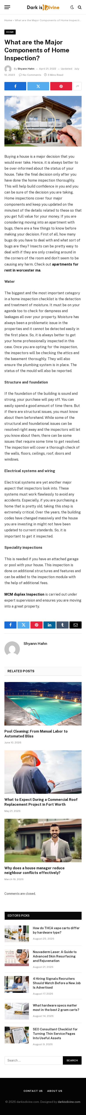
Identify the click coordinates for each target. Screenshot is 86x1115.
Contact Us (33, 1090)
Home (8, 20)
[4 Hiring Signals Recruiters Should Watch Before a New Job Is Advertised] (17, 984)
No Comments (32, 74)
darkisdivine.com (69, 1102)
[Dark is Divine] (43, 7)
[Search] (79, 7)
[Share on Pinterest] (61, 86)
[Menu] (7, 7)
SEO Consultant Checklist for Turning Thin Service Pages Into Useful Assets (55, 1034)
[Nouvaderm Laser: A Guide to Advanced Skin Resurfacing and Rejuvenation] (17, 957)
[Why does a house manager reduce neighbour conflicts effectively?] (43, 840)
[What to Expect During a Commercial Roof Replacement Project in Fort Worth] (43, 772)
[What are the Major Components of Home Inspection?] (43, 121)
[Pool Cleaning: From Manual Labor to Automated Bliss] (43, 704)
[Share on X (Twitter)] (38, 86)
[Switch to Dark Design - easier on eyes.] (72, 7)
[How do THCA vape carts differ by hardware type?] (17, 933)
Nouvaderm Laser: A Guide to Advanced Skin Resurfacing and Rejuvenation (55, 956)
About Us (54, 1090)
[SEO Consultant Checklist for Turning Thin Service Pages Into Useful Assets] (17, 1035)
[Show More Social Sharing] (77, 86)
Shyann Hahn (26, 68)
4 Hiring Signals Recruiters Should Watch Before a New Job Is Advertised (57, 983)
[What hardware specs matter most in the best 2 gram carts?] (17, 1011)
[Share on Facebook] (15, 86)
